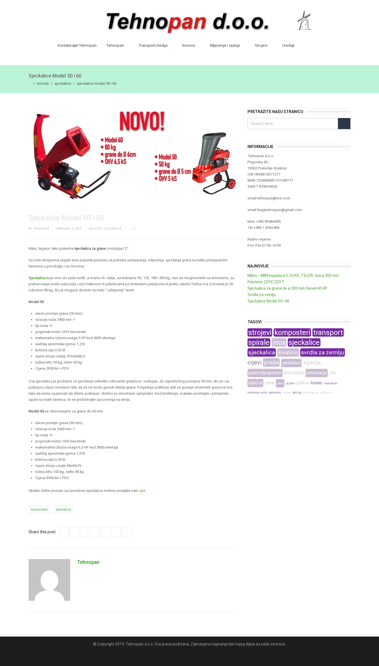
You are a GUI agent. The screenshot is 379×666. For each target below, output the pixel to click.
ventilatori (291, 362)
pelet (280, 383)
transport (328, 332)
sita (332, 372)
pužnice (326, 392)
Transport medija (153, 45)
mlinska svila (257, 392)
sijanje (312, 362)
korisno (294, 372)
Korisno (188, 45)
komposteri (39, 509)
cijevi (254, 362)
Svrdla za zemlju (261, 294)
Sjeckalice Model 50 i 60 (268, 301)
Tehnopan (115, 45)
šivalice (288, 352)
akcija (297, 392)
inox (278, 342)
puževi (290, 383)
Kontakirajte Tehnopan (77, 45)
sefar (269, 382)
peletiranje (316, 372)
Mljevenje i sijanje (225, 45)
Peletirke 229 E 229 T (265, 282)
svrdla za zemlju (322, 352)
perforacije (311, 392)
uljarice (255, 382)
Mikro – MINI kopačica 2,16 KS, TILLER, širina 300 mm (293, 275)
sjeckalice (62, 83)
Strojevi (261, 45)
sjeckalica (261, 352)
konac (317, 382)
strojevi (259, 332)
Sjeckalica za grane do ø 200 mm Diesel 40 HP (287, 288)
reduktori (330, 383)
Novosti (43, 83)
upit (142, 491)
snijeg (286, 392)
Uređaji (288, 45)
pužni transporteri (265, 372)
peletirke (275, 392)
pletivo (303, 382)
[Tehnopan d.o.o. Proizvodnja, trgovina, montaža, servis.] (189, 20)
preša (271, 362)
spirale (258, 342)
